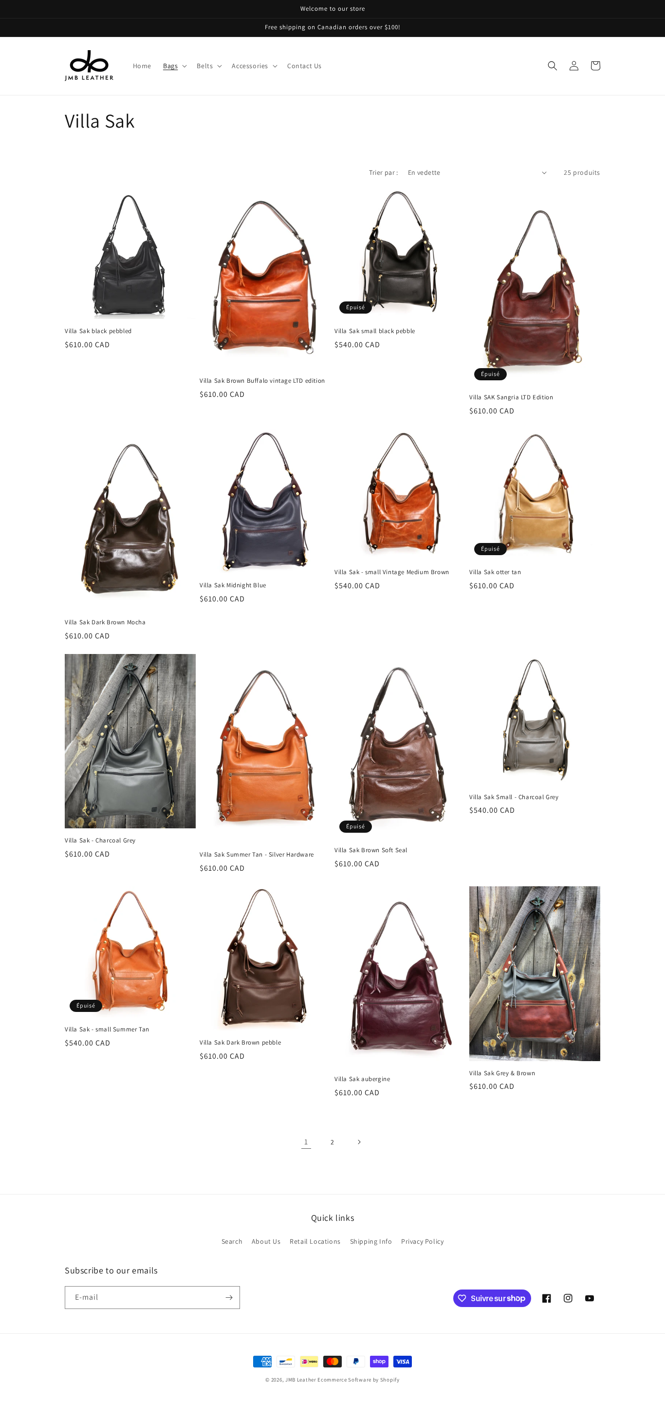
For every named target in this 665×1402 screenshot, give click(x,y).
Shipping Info (371, 1241)
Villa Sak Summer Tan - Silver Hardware (257, 855)
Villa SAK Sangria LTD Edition (511, 397)
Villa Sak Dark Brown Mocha (105, 622)
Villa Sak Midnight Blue (233, 585)
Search (232, 1241)
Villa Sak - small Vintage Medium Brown (391, 572)
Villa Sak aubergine (362, 1079)
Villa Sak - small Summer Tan (107, 1029)
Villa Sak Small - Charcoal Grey (514, 797)
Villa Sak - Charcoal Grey (100, 840)
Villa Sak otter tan (495, 572)
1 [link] (306, 1142)
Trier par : (383, 172)
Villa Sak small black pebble (374, 331)
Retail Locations (315, 1241)
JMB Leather (300, 1379)
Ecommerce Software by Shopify (358, 1379)
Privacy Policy (422, 1241)
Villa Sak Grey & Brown (502, 1073)
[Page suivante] (358, 1142)
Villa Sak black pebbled (98, 331)
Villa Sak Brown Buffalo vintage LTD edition (262, 381)
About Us (266, 1241)
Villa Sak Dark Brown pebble (240, 1043)
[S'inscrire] (229, 1297)
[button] (174, 66)
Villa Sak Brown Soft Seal (370, 850)
